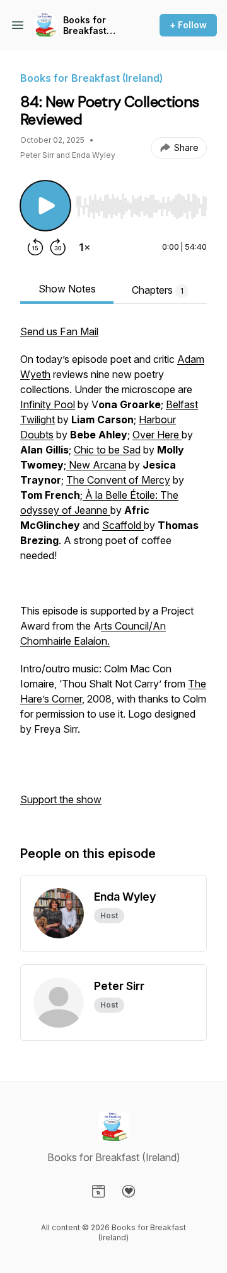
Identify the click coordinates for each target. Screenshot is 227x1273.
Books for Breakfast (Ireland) (85, 25)
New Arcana (96, 465)
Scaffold (123, 525)
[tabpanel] (113, 572)
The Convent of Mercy (118, 480)
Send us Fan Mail (59, 331)
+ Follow (188, 24)
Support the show (61, 799)
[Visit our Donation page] (128, 1191)
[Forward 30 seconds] (58, 247)
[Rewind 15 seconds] (35, 247)
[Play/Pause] (45, 206)
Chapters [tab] (157, 290)
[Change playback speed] (84, 247)
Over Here (157, 434)
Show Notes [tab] (67, 288)
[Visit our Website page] (98, 1191)
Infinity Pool (47, 404)
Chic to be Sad (107, 449)
